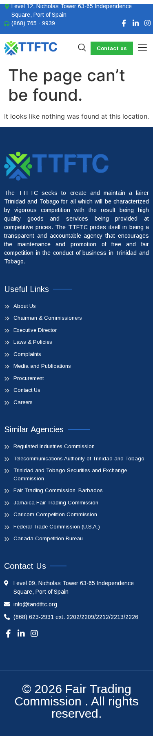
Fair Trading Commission (72, 695)
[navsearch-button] (82, 48)
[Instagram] (147, 23)
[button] (142, 48)
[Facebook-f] (123, 23)
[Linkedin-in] (135, 23)
